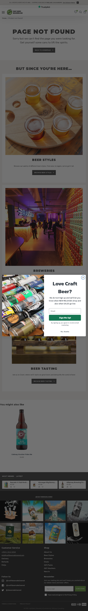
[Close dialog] (83, 277)
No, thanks (65, 331)
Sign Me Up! (65, 317)
